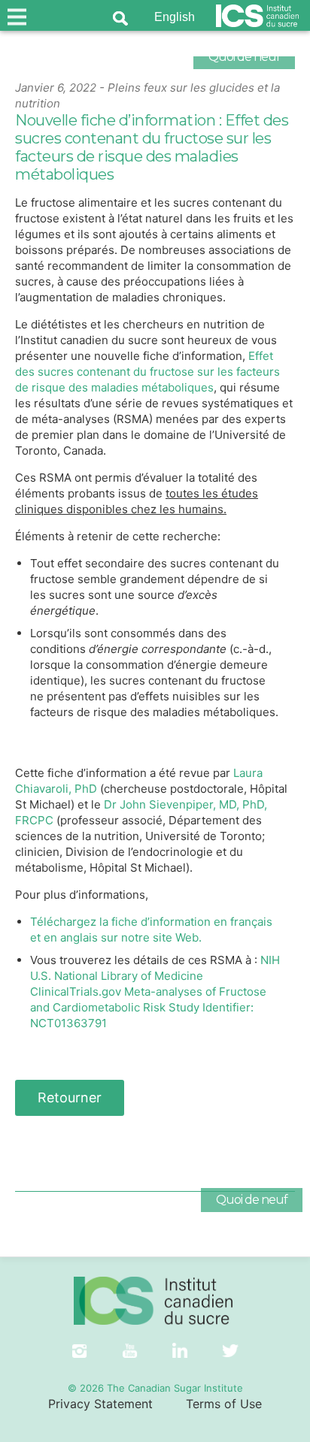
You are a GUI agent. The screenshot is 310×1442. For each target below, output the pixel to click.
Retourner (70, 1097)
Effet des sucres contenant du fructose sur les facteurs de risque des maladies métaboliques (147, 372)
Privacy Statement (100, 1403)
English (174, 17)
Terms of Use (224, 1403)
